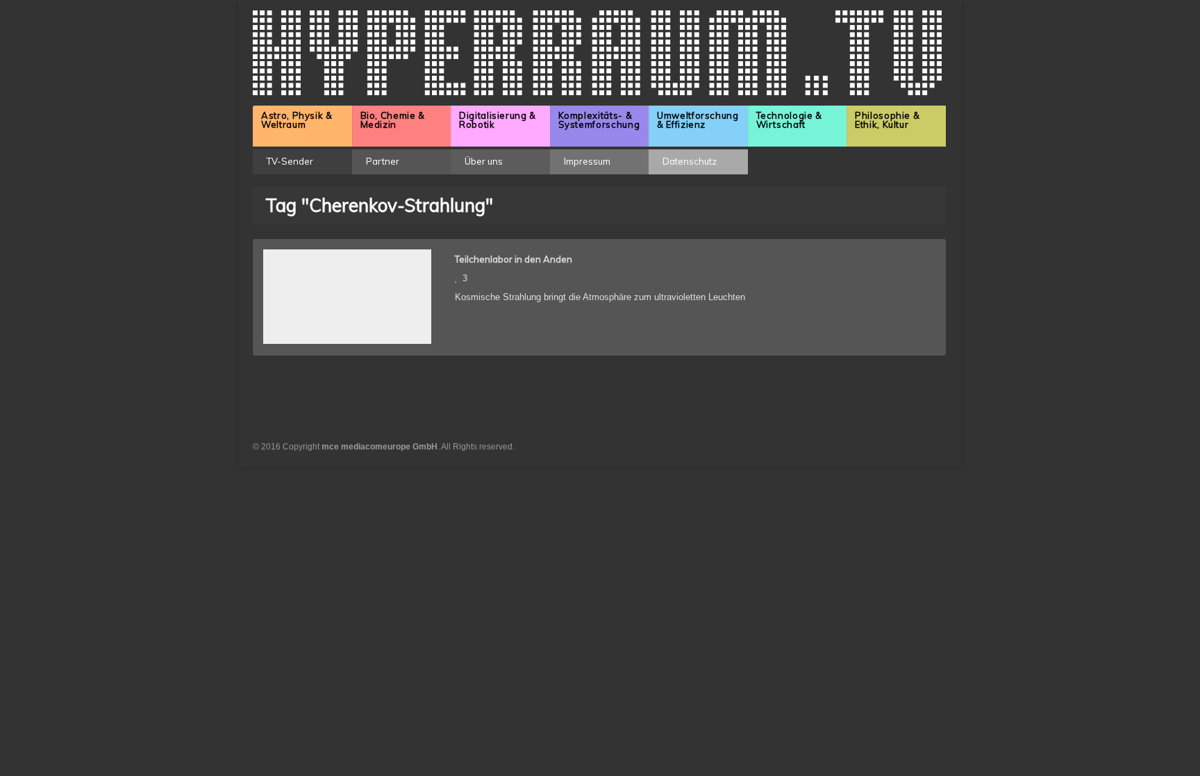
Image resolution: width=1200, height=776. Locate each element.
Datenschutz (689, 161)
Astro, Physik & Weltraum (297, 120)
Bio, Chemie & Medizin (392, 120)
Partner (382, 161)
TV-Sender (290, 161)
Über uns (484, 161)
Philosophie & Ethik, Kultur (887, 120)
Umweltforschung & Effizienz (698, 120)
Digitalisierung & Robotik (497, 120)
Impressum (587, 161)
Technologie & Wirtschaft (789, 120)
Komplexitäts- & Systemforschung (599, 120)
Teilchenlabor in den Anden (513, 259)
